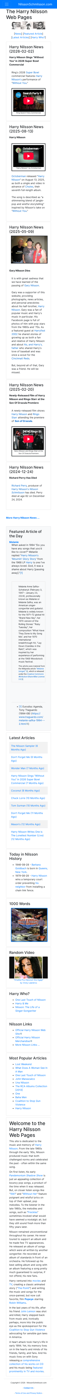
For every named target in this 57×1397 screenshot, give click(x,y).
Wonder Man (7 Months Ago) (27, 768)
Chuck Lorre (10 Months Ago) (28, 798)
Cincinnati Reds (20, 358)
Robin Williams (17, 1302)
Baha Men (21, 1097)
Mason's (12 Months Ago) (25, 824)
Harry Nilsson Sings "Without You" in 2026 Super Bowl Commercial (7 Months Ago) (27, 779)
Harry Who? (38, 37)
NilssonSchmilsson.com (35, 4)
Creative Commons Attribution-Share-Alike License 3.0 (32, 677)
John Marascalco (25, 1078)
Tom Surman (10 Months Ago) (28, 805)
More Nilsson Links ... (27, 1044)
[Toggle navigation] (6, 4)
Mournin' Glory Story (24, 558)
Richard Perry (19, 485)
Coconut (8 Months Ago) (25, 790)
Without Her (30, 1193)
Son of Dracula (23, 421)
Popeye (29, 1299)
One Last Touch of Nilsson (30, 999)
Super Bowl (32, 72)
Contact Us (28, 1388)
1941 (12, 1193)
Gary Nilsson (31, 285)
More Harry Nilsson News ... (23, 517)
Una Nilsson (22, 1082)
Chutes (29, 186)
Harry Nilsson (19, 414)
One (17, 1093)
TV (10, 1284)
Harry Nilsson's (20, 489)
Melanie (14, 542)
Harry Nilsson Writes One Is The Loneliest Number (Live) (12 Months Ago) (27, 835)
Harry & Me (21, 1003)
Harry (29, 562)
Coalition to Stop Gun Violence (27, 1329)
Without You (19, 82)
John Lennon (28, 1311)
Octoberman (19, 176)
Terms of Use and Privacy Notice (28, 1393)
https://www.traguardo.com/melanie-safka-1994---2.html (32, 718)
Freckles (32, 1212)
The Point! (23, 1288)
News (18, 33)
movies (37, 1280)
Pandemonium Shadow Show (26, 1175)
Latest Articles (20, 37)
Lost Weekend (23, 1064)
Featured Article (33, 33)
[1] (21, 572)
